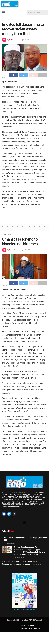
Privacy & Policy (26, 629)
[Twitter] (9, 514)
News (10, 235)
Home (4, 20)
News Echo (13, 40)
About (22, 626)
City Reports (12, 20)
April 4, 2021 (25, 40)
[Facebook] (4, 514)
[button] (3, 12)
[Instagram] (14, 514)
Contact (37, 629)
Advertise (30, 626)
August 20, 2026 (10, 543)
